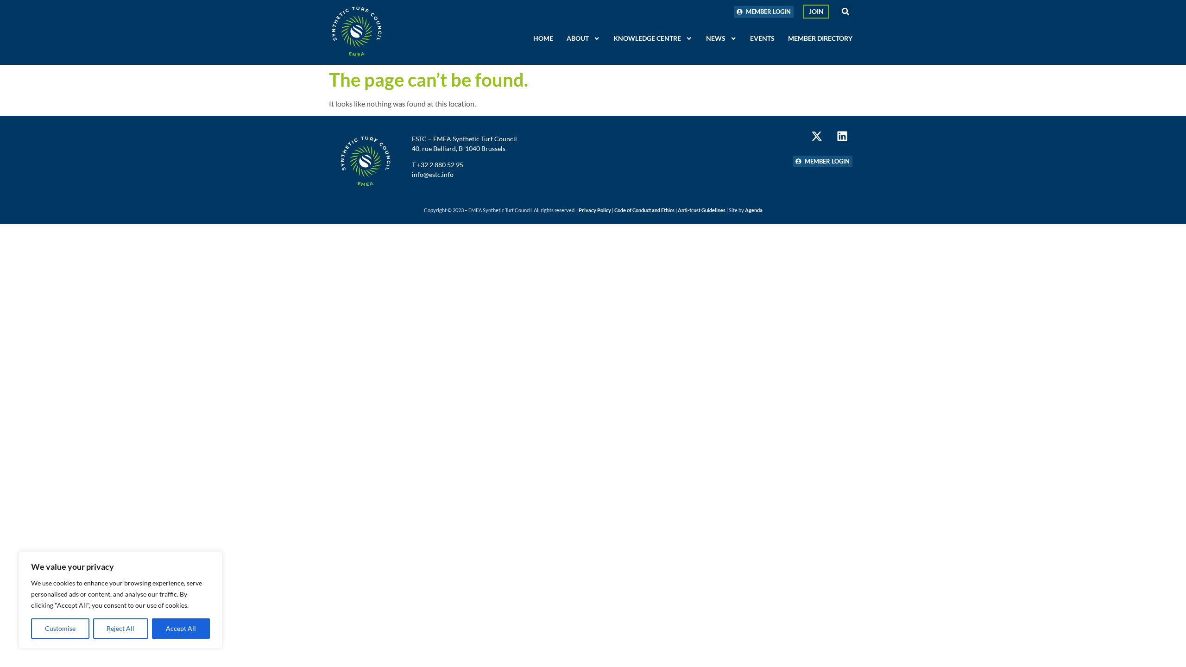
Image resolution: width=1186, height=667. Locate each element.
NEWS (715, 38)
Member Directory (820, 38)
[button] (845, 12)
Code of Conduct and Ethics (644, 210)
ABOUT (578, 38)
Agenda (754, 210)
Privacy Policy (595, 210)
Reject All (120, 628)
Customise (60, 628)
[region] (120, 599)
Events (762, 38)
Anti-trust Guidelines (701, 210)
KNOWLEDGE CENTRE (647, 38)
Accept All (181, 628)
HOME (543, 38)
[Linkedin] (842, 136)
